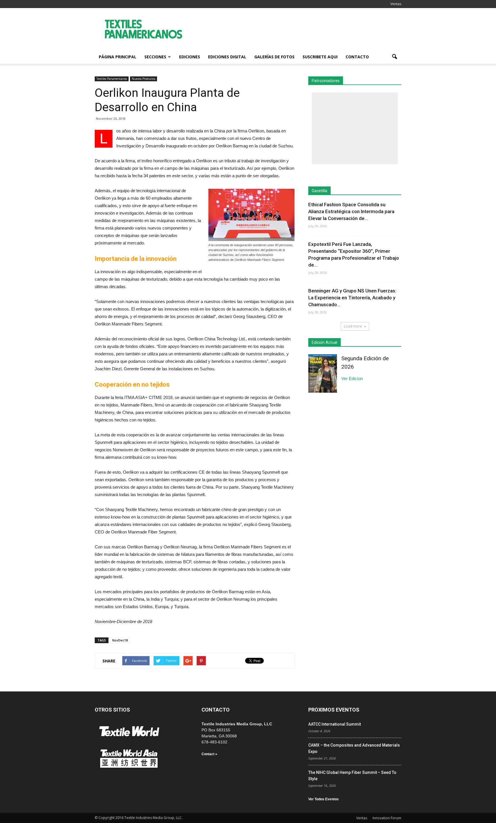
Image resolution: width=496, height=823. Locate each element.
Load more (353, 326)
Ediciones (189, 56)
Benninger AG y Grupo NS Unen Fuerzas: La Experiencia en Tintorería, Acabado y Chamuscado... (352, 297)
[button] (394, 57)
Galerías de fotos (274, 56)
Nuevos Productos (143, 79)
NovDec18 (120, 640)
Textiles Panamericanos (111, 79)
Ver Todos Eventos (323, 799)
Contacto (357, 56)
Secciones (155, 56)
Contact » (209, 754)
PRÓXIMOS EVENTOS (333, 709)
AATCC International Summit (334, 724)
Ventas (395, 3)
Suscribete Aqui (320, 56)
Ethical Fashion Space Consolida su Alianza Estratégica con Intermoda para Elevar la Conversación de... (351, 211)
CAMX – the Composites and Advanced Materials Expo (354, 748)
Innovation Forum (387, 818)
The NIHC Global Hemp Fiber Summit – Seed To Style (352, 775)
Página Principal (117, 56)
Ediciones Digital (227, 56)
